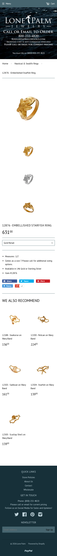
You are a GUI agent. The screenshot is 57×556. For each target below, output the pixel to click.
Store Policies (28, 477)
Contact (28, 485)
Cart (52, 3)
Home (5, 63)
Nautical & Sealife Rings (26, 63)
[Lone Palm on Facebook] (24, 515)
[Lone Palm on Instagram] (40, 515)
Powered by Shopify (36, 544)
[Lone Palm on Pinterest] (32, 515)
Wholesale (29, 489)
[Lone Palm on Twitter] (16, 515)
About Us (28, 481)
